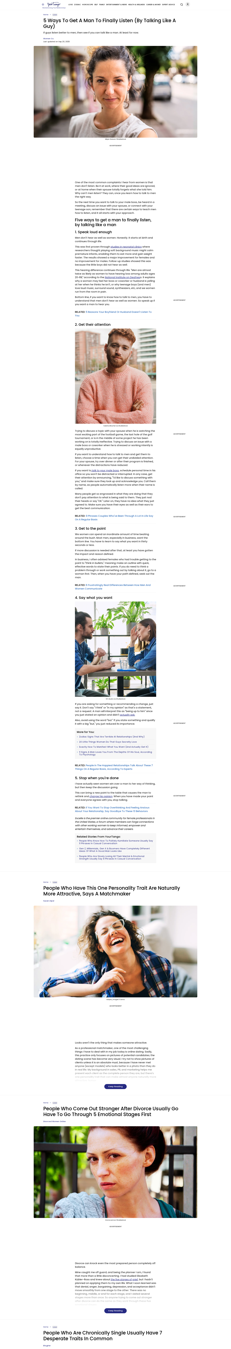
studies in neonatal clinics (126, 246)
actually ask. (127, 714)
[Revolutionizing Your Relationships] (54, 4)
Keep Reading (115, 1086)
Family (102, 4)
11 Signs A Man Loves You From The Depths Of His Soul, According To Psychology (115, 753)
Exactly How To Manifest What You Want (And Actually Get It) (114, 747)
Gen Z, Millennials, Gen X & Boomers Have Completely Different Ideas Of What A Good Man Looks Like (114, 849)
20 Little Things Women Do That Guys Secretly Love (108, 742)
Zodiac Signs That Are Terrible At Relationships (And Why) (112, 736)
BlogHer (47, 1345)
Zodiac (77, 4)
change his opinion (101, 796)
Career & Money (153, 4)
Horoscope (87, 4)
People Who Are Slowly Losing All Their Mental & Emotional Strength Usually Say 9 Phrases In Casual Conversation (111, 857)
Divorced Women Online (54, 1121)
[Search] (181, 4)
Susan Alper (49, 901)
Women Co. (48, 38)
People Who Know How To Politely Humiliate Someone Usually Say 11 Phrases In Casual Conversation (116, 842)
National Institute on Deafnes (122, 277)
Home (45, 14)
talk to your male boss (105, 470)
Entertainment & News (116, 4)
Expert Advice (168, 4)
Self (96, 4)
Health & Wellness (136, 4)
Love (70, 4)
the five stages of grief (124, 1279)
